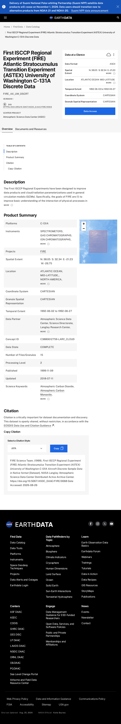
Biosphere (51, 551)
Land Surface (53, 574)
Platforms (15, 553)
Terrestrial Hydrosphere (59, 596)
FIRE (43, 251)
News (84, 606)
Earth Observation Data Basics (94, 544)
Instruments (16, 559)
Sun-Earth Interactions (58, 591)
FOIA (9, 704)
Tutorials (86, 568)
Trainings (86, 562)
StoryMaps (87, 591)
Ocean (49, 579)
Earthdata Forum (90, 551)
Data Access (90, 111)
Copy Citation (15, 168)
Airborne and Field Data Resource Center (23, 681)
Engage (50, 606)
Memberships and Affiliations (56, 643)
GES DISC (15, 634)
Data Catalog (33, 26)
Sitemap (46, 704)
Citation (10, 163)
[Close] (118, 7)
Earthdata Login (19, 585)
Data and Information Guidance (53, 698)
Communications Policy (92, 698)
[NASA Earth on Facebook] (90, 523)
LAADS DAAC (18, 645)
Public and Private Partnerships (56, 634)
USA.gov (64, 704)
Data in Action (89, 574)
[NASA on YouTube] (111, 523)
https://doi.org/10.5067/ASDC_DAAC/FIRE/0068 (27, 107)
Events (85, 611)
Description (11, 151)
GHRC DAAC (17, 628)
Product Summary (15, 157)
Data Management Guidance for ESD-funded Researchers (60, 615)
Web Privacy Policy (17, 698)
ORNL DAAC (17, 657)
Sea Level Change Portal (24, 674)
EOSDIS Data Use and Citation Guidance (27, 425)
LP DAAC (15, 640)
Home (7, 26)
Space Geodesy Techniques (19, 567)
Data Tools (16, 548)
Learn (85, 536)
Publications (88, 596)
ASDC (13, 617)
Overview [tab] (7, 128)
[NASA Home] (51, 18)
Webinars (86, 557)
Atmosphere (52, 545)
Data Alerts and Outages (24, 579)
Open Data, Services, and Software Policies (60, 625)
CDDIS (14, 623)
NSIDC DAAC (17, 651)
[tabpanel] (60, 319)
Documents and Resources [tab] (30, 129)
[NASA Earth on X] (104, 523)
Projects (14, 574)
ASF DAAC (16, 611)
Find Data (18, 26)
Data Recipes (88, 579)
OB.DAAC (15, 662)
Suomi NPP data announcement (89, 10)
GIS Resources (89, 585)
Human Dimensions (56, 568)
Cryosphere (52, 562)
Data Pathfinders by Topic (58, 538)
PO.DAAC (15, 668)
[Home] (63, 17)
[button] (110, 73)
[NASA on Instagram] (97, 523)
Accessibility (27, 704)
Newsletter (87, 617)
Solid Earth (52, 585)
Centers (15, 606)
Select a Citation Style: (19, 440)
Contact (86, 623)
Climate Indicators (56, 557)
